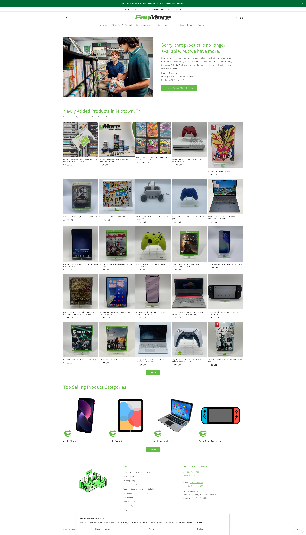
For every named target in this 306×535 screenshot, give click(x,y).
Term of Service (129, 502)
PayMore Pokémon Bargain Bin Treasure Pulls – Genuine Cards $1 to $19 (152, 158)
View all (153, 372)
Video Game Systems (209, 441)
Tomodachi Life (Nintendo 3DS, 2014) (112, 217)
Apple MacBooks (161, 441)
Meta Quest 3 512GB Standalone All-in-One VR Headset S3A (151, 218)
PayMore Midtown (73, 529)
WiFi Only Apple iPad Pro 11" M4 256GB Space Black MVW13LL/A (115, 313)
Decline (200, 529)
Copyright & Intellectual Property (136, 493)
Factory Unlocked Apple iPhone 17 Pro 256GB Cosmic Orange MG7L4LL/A (151, 313)
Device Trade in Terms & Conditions (136, 472)
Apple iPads (114, 441)
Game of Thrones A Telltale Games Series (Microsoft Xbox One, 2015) (186, 266)
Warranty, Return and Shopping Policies (138, 489)
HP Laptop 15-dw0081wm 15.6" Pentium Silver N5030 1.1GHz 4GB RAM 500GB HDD (188, 313)
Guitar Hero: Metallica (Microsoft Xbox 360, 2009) (80, 217)
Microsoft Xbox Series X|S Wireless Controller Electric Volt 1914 (151, 266)
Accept (151, 529)
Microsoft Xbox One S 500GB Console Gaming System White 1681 (187, 161)
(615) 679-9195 (196, 482)
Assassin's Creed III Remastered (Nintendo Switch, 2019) (225, 361)
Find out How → (178, 3)
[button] (66, 17)
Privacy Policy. (200, 522)
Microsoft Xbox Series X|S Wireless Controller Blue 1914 (189, 218)
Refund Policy (128, 476)
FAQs (125, 510)
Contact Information (131, 485)
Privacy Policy (128, 497)
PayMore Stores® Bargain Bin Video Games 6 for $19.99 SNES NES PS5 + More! (80, 161)
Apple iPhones (70, 441)
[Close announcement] (302, 3)
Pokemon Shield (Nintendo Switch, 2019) (222, 171)
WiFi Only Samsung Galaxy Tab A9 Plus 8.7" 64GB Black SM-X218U (80, 266)
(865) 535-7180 (197, 486)
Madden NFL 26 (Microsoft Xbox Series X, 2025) (79, 360)
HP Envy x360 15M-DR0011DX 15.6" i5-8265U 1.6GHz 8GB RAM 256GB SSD (150, 361)
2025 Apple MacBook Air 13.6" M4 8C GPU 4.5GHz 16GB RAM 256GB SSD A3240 (224, 218)
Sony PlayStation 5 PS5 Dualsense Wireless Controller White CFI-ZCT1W (187, 361)
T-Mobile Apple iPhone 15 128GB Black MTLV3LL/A (225, 264)
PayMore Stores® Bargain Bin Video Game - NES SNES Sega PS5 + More (116, 161)
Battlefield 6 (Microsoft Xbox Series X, (112, 360)
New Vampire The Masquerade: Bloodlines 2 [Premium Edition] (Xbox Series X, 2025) (78, 313)
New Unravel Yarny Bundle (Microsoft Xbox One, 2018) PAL (116, 266)
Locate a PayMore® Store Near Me (179, 88)
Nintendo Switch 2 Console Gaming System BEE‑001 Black (223, 313)
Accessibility (128, 506)
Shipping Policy (129, 480)
